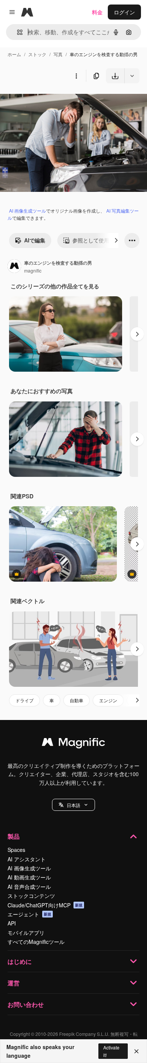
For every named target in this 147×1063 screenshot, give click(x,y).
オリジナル (52, 101)
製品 (14, 836)
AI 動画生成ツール (29, 877)
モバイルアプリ (26, 932)
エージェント (29, 914)
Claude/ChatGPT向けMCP (45, 905)
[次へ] (116, 240)
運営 (14, 983)
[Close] (136, 1051)
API (12, 923)
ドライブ (24, 700)
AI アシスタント (27, 859)
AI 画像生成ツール (27, 210)
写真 (58, 54)
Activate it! (111, 1051)
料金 (97, 12)
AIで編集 (34, 240)
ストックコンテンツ (31, 895)
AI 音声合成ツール (29, 886)
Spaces (16, 849)
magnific (32, 270)
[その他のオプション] (76, 75)
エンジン (108, 700)
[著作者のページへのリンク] (14, 266)
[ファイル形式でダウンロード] (131, 75)
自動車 (76, 700)
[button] (73, 805)
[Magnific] (73, 743)
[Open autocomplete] (16, 32)
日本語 (73, 805)
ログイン (124, 12)
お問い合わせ (26, 1004)
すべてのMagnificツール (36, 941)
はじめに (20, 961)
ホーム (14, 54)
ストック (37, 54)
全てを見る (86, 286)
